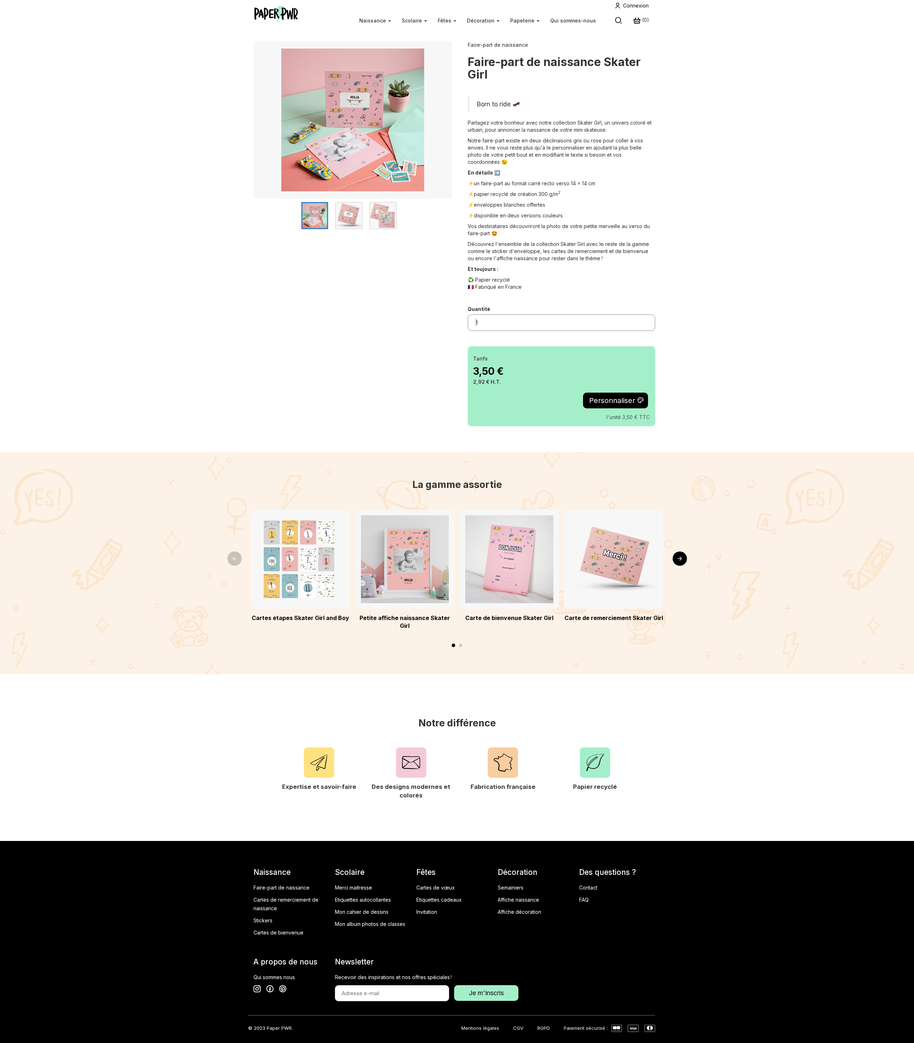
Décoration (481, 20)
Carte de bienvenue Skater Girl (509, 617)
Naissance (373, 20)
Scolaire (412, 20)
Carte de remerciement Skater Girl (613, 617)
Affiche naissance (518, 900)
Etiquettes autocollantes (363, 900)
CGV (518, 1028)
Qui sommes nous (274, 977)
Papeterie (523, 20)
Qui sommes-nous (573, 20)
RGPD (543, 1028)
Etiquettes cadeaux (439, 900)
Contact (588, 888)
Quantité (479, 309)
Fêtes (445, 20)
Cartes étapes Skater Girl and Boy (300, 617)
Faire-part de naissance (498, 45)
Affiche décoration (519, 912)
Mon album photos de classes (370, 924)
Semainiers (510, 888)
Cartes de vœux (435, 888)
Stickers (262, 920)
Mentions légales (480, 1028)
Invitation (426, 912)
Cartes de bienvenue (278, 932)
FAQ (584, 900)
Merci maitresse (353, 888)
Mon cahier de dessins (361, 912)
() (645, 20)
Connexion (636, 5)
